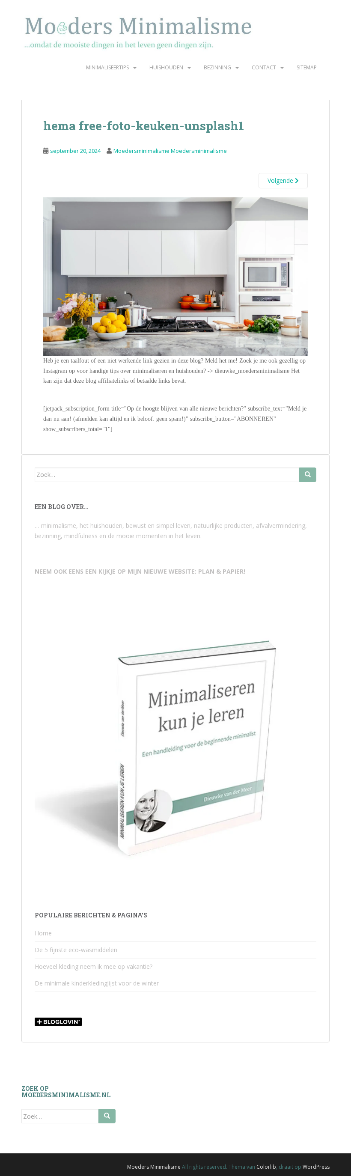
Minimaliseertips (107, 67)
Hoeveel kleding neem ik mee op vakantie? (93, 966)
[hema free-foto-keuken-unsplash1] (175, 276)
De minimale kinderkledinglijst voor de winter (97, 983)
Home (43, 933)
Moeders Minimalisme (154, 1166)
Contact (264, 67)
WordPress (316, 1166)
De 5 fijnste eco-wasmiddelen (76, 950)
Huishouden (166, 67)
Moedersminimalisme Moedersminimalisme (170, 151)
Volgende (281, 180)
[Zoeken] (307, 474)
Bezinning (217, 67)
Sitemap (307, 67)
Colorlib (266, 1166)
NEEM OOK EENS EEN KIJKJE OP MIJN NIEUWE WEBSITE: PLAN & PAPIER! (140, 571)
